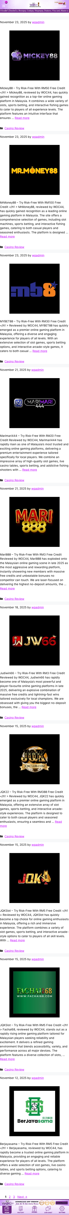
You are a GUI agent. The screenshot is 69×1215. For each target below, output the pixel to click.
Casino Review (14, 128)
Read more (22, 118)
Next (22, 1197)
